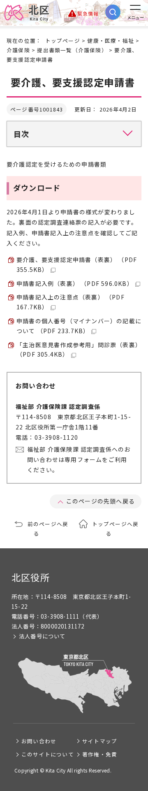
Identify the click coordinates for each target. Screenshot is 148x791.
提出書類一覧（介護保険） (72, 50)
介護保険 (18, 50)
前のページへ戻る (48, 528)
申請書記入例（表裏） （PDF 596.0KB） (74, 283)
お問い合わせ (38, 741)
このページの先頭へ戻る (100, 501)
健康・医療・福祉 (110, 40)
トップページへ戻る (115, 528)
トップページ (62, 40)
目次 (21, 133)
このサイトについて (47, 754)
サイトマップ (99, 741)
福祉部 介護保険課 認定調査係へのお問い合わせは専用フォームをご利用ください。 (79, 459)
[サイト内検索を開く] (112, 12)
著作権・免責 (99, 754)
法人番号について (42, 636)
